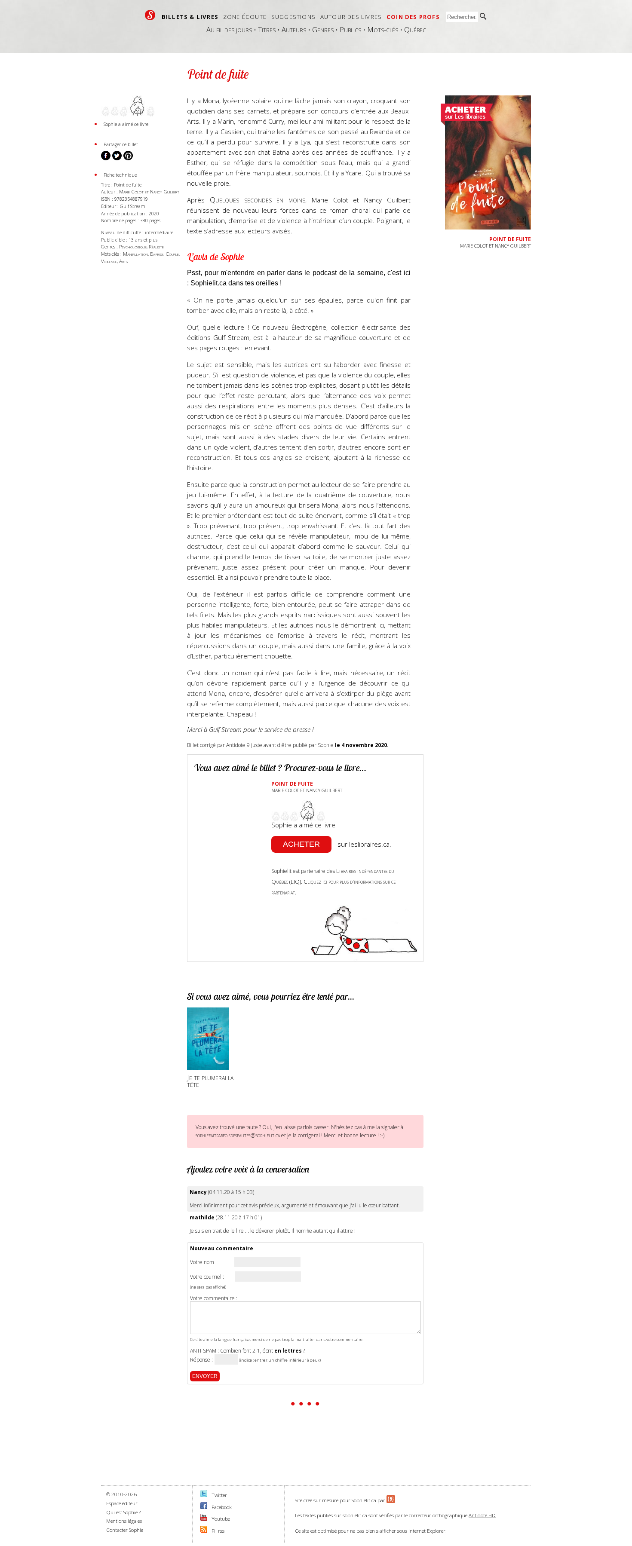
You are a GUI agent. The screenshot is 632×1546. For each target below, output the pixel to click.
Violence (109, 261)
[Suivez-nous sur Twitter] (203, 1495)
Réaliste (156, 246)
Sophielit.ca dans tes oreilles (234, 283)
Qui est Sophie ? (123, 1512)
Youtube (221, 1518)
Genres (323, 29)
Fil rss (218, 1531)
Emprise (156, 254)
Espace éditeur (122, 1503)
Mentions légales (124, 1521)
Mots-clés (382, 29)
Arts (123, 261)
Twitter (219, 1495)
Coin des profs (413, 17)
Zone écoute (245, 17)
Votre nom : (203, 1262)
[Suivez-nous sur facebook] (203, 1507)
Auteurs (294, 29)
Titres (267, 29)
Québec (415, 29)
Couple (172, 254)
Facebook (222, 1507)
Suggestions (293, 17)
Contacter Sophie (124, 1530)
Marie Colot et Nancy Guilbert (149, 191)
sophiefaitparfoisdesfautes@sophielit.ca (238, 1135)
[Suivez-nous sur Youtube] (203, 1518)
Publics (350, 29)
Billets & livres (190, 17)
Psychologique (133, 246)
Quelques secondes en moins (257, 200)
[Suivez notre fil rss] (203, 1531)
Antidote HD (482, 1515)
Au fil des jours (229, 29)
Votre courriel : (207, 1277)
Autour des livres (351, 17)
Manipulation (135, 254)
